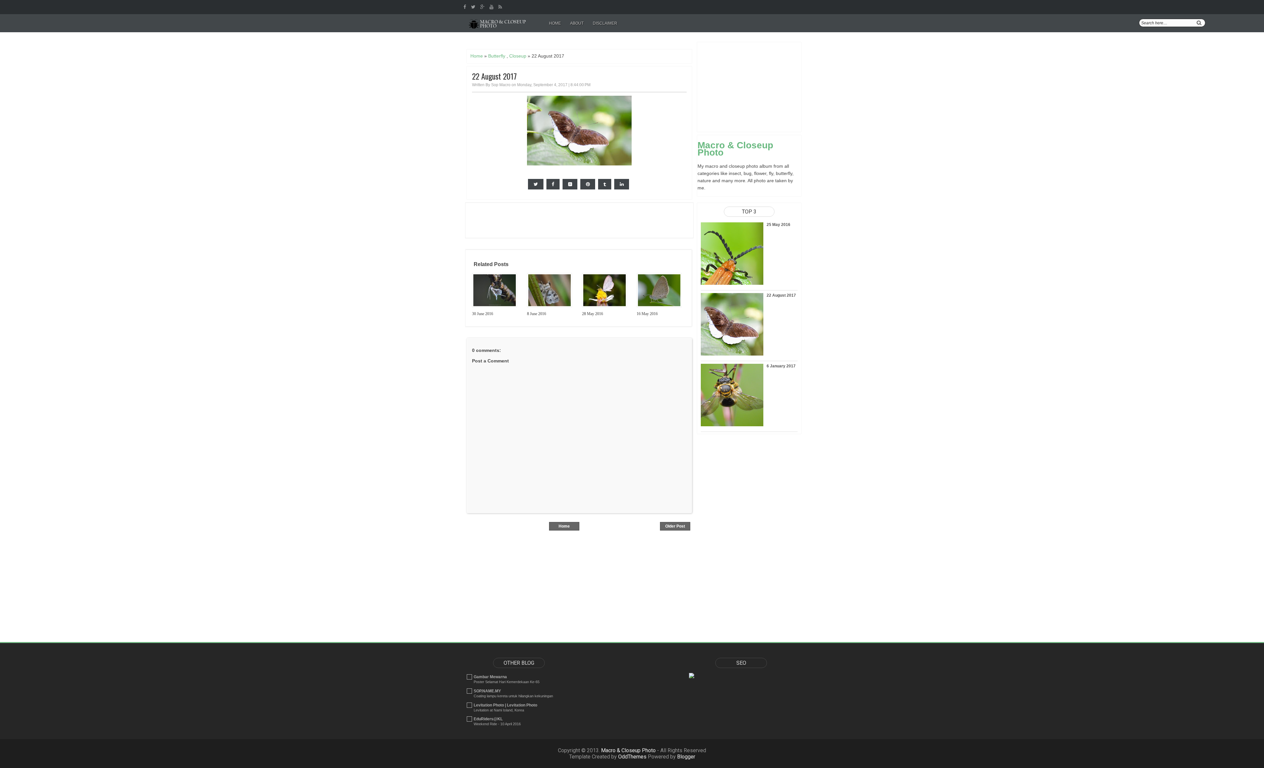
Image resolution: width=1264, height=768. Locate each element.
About (577, 23)
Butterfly (496, 56)
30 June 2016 (482, 313)
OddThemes (632, 757)
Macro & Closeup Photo (735, 149)
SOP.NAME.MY (487, 691)
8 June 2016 (536, 313)
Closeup (517, 56)
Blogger (686, 757)
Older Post (675, 526)
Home (555, 23)
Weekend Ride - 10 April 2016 (497, 724)
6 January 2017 (781, 366)
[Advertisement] (585, 41)
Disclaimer (605, 23)
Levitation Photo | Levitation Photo (505, 705)
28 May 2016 (592, 313)
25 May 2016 (778, 224)
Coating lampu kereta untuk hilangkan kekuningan (513, 696)
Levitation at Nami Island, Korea (499, 710)
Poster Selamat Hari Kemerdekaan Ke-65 (507, 682)
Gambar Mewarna (490, 677)
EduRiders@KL (488, 719)
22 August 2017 (494, 76)
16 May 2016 (647, 313)
